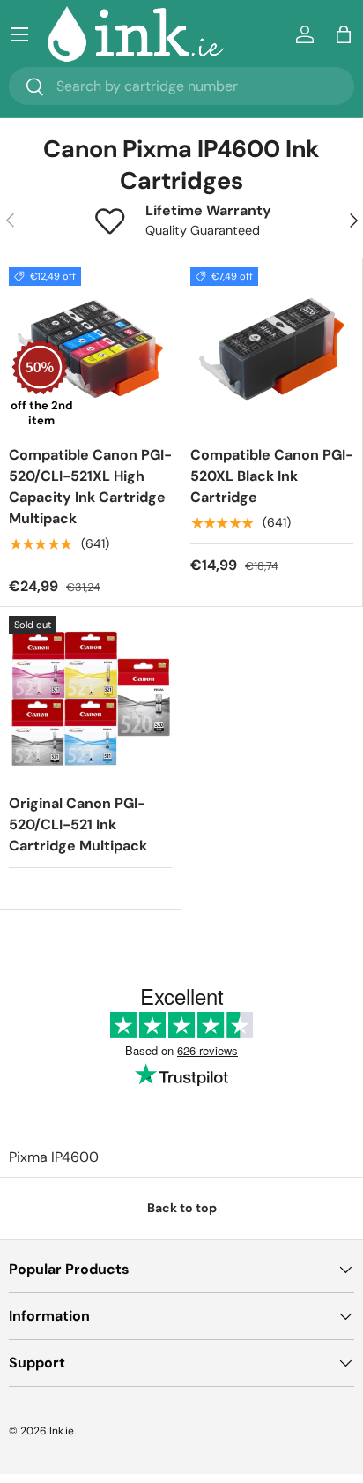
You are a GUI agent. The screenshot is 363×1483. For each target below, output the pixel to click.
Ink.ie (61, 1431)
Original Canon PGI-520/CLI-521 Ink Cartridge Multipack (78, 824)
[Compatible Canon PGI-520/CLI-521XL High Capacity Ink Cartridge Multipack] (90, 349)
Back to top (182, 1208)
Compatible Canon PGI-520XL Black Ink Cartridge (271, 476)
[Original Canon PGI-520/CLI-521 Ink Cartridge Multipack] (90, 697)
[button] (343, 34)
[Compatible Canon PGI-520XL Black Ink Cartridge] (271, 349)
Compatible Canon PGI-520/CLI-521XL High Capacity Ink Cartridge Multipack (90, 487)
